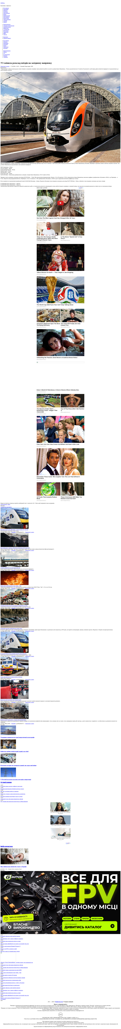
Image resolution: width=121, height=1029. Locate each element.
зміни (8, 504)
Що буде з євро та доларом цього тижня (10, 951)
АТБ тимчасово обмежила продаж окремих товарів (13, 977)
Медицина (5, 30)
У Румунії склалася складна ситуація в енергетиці (16, 779)
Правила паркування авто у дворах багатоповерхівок (13, 719)
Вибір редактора (7, 846)
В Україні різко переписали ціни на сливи (11, 941)
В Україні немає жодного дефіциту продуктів (11, 786)
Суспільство (6, 29)
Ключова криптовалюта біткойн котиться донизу (12, 788)
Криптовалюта (6, 24)
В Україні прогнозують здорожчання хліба (11, 980)
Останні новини (6, 782)
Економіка (5, 9)
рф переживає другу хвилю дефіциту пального (12, 938)
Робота (5, 52)
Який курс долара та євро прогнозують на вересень (13, 794)
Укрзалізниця (4, 504)
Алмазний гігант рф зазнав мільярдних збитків (12, 799)
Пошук (5, 22)
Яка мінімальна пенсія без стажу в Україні (13, 866)
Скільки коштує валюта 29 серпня (9, 975)
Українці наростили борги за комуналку (10, 985)
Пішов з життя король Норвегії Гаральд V (11, 946)
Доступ (5, 34)
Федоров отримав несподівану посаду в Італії (11, 796)
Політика (5, 12)
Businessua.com (59, 1001)
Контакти (5, 37)
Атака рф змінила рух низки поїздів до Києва (11, 677)
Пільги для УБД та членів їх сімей (9, 948)
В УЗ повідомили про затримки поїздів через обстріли (13, 653)
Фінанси (5, 10)
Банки (4, 14)
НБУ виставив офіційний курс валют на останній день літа (15, 943)
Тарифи (5, 20)
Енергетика (6, 18)
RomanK (14, 532)
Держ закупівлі (7, 19)
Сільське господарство (8, 25)
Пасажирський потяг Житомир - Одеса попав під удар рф (14, 529)
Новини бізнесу (7, 38)
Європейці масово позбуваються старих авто (11, 628)
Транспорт (5, 32)
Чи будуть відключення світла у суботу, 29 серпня (12, 982)
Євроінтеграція (7, 27)
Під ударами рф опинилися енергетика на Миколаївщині (14, 801)
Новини (5, 55)
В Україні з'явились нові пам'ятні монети (10, 936)
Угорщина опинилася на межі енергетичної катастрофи (17, 737)
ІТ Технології (6, 54)
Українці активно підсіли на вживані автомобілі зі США (14, 605)
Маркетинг (6, 28)
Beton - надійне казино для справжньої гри (17, 962)
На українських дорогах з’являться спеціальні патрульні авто (15, 547)
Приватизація (6, 15)
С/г (4, 53)
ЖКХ (4, 33)
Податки (5, 48)
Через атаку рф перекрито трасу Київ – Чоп (11, 585)
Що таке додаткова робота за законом (9, 791)
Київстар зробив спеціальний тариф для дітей (14, 751)
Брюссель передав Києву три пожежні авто (11, 699)
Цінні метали (6, 13)
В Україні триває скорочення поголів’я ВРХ (11, 970)
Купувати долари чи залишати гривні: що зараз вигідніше (18, 765)
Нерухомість (6, 17)
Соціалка (5, 57)
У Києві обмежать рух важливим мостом (10, 567)
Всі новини (6, 8)
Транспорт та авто (5, 66)
